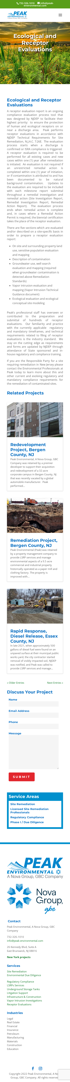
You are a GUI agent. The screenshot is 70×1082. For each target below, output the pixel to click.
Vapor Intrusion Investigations (24, 1000)
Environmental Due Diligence (24, 975)
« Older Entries (15, 682)
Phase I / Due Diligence (27, 822)
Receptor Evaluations (19, 1004)
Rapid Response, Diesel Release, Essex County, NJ (34, 635)
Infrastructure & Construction (24, 996)
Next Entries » (55, 682)
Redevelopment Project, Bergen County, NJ (28, 449)
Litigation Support (17, 993)
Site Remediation (22, 804)
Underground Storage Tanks (23, 989)
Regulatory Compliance (27, 817)
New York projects (18, 957)
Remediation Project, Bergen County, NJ (33, 543)
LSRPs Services (15, 985)
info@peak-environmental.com (25, 940)
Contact (14, 921)
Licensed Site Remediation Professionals (29, 810)
